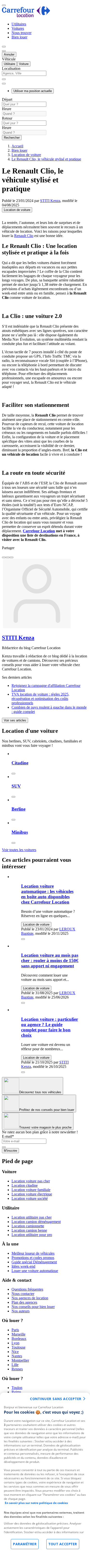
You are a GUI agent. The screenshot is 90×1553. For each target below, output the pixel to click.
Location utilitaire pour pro (32, 1235)
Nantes (17, 1356)
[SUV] (13, 797)
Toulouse (18, 1347)
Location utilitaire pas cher (32, 1217)
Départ (7, 99)
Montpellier (20, 1360)
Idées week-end (23, 1266)
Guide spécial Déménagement (34, 1262)
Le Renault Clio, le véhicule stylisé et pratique (46, 159)
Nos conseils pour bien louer (33, 1307)
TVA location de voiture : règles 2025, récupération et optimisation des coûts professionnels (40, 698)
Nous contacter (23, 1294)
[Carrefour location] (26, 16)
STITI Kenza (50, 201)
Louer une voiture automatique (35, 1271)
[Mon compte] (4, 46)
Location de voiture (26, 155)
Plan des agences (24, 1302)
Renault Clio (23, 236)
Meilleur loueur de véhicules (33, 1253)
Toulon (17, 1388)
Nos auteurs (21, 1311)
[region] (45, 1473)
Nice (15, 1352)
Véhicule (9, 59)
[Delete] (4, 79)
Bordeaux (19, 1339)
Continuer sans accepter (55, 1398)
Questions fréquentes (27, 1289)
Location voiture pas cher (31, 1181)
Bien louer (19, 37)
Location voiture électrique (32, 1194)
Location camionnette (28, 1226)
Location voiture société (30, 1198)
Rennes (17, 1369)
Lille (15, 1365)
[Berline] (13, 819)
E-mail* (8, 1136)
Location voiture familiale (31, 1190)
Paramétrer (24, 1544)
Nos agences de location (30, 1298)
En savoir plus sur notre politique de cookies (36, 1503)
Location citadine (25, 1185)
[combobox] (45, 75)
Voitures (18, 28)
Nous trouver (21, 33)
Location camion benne (29, 1230)
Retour (7, 118)
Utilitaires (19, 24)
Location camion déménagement (36, 1222)
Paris (15, 1330)
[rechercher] (4, 83)
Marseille (18, 1334)
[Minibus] (13, 843)
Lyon (15, 1343)
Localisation (11, 68)
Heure (6, 109)
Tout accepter (62, 1544)
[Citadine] (13, 773)
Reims (16, 1392)
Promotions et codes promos (33, 1258)
